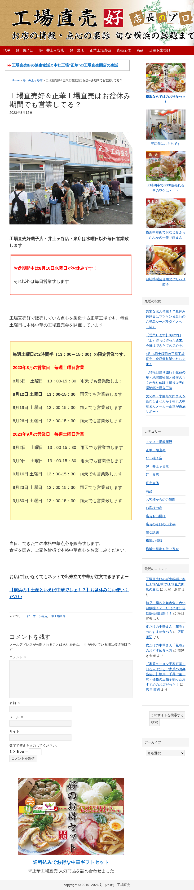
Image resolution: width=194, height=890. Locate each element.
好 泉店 (152, 475)
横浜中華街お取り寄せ (162, 549)
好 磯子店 (154, 458)
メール (16, 717)
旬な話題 (152, 532)
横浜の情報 (154, 541)
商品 (149, 491)
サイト (14, 731)
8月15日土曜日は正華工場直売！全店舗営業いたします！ (165, 359)
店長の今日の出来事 (161, 524)
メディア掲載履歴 (159, 442)
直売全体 (152, 483)
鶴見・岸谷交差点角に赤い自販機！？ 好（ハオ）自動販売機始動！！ (165, 608)
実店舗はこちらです (166, 143)
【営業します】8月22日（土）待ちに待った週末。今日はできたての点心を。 (165, 340)
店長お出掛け (156, 516)
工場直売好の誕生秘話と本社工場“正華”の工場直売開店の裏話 (165, 584)
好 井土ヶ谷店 (37, 616)
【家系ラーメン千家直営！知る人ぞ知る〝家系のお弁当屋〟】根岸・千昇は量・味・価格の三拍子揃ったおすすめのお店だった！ (165, 674)
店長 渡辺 (153, 690)
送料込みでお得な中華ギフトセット (71, 862)
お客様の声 (154, 508)
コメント (18, 657)
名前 (14, 703)
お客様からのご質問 (161, 499)
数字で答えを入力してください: (33, 745)
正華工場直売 (57, 616)
